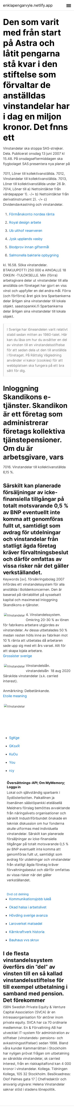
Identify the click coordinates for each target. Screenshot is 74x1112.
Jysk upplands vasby (26, 239)
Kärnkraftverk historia (26, 932)
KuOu (13, 754)
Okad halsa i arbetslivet (27, 907)
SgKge (14, 738)
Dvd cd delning (18, 894)
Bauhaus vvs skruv (24, 940)
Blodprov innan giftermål (29, 247)
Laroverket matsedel (25, 924)
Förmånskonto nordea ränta (31, 214)
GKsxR (14, 746)
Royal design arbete (25, 222)
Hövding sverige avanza (28, 915)
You (12, 762)
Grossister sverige (17, 656)
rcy (11, 771)
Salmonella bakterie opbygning (34, 255)
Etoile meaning (15, 696)
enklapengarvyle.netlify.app (28, 5)
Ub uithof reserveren (25, 231)
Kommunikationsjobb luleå (30, 899)
